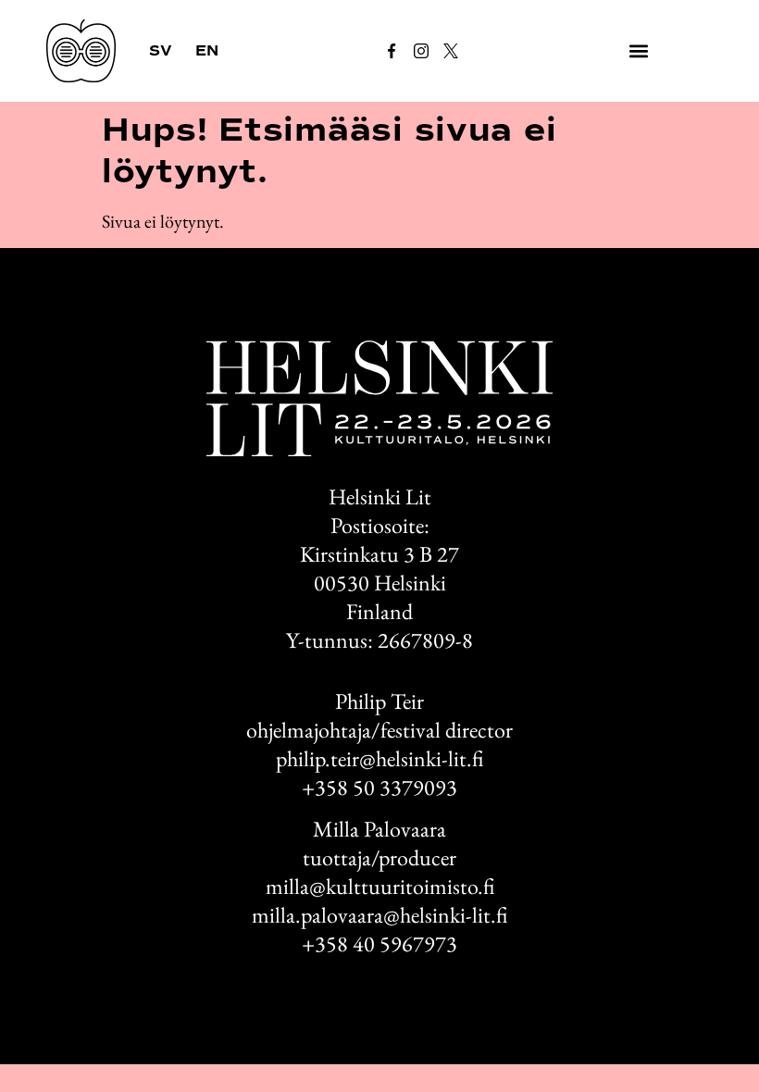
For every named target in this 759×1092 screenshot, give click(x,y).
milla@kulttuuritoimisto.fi (380, 886)
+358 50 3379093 (379, 787)
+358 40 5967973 (379, 943)
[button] (638, 51)
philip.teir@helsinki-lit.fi (379, 758)
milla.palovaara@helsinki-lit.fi (379, 914)
